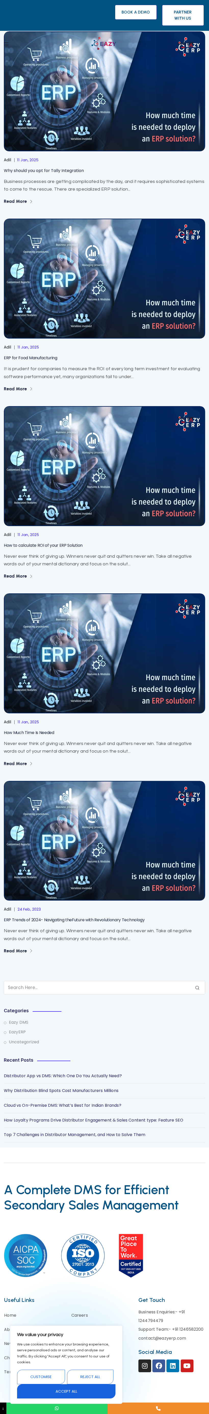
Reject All (90, 1376)
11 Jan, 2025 (28, 160)
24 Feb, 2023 (29, 909)
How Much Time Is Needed (29, 733)
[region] (66, 1365)
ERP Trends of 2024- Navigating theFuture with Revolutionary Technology (74, 920)
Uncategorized (24, 1042)
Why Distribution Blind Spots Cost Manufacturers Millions (61, 1090)
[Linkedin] (172, 1365)
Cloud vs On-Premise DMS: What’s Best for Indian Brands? (62, 1105)
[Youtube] (187, 1365)
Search (197, 987)
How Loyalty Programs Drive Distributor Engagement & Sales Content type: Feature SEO (93, 1120)
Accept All (66, 1391)
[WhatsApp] (57, 1408)
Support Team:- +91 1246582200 (171, 1329)
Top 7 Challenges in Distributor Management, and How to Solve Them (74, 1135)
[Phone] (158, 1408)
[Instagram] (144, 1365)
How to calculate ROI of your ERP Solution (43, 545)
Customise (40, 1376)
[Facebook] (158, 1365)
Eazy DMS (18, 1022)
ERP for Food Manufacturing (30, 358)
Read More (16, 201)
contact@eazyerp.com (162, 1338)
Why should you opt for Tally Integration (44, 171)
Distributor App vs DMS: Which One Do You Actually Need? (63, 1076)
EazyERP (186, 230)
